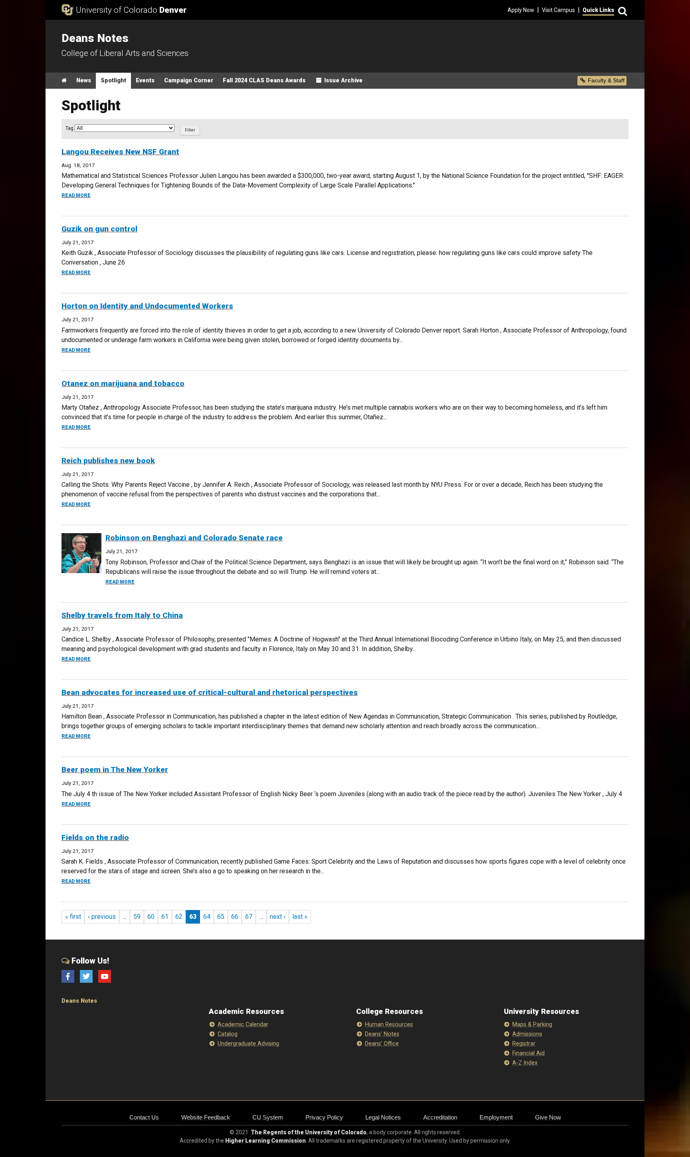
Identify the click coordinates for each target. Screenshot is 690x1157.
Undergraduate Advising (248, 1043)
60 (151, 916)
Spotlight (113, 80)
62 (178, 916)
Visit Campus (558, 10)
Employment (496, 1117)
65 (220, 916)
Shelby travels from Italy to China (122, 615)
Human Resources (389, 1024)
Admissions (527, 1034)
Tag (70, 128)
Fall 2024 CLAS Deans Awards (264, 80)
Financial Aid (528, 1053)
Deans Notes (79, 1001)
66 (234, 916)
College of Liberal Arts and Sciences (124, 53)
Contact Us (144, 1117)
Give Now (548, 1117)
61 (165, 916)
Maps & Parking (532, 1024)
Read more (76, 195)
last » (299, 916)
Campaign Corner (188, 80)
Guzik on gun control (99, 228)
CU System (267, 1117)
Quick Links (598, 10)
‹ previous (102, 916)
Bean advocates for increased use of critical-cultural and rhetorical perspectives (209, 692)
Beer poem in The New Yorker (114, 769)
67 (248, 916)
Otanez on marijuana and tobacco (122, 383)
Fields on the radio (95, 837)
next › (278, 916)
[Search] (621, 10)
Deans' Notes (382, 1034)
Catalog (228, 1034)
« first (73, 916)
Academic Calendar (243, 1024)
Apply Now (521, 10)
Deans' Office (382, 1043)
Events (145, 80)
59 (137, 916)
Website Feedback (205, 1117)
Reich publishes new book (108, 460)
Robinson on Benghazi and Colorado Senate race (194, 537)
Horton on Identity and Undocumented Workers (147, 306)
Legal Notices (383, 1117)
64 (206, 916)
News (83, 80)
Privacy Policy (324, 1117)
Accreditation (440, 1117)
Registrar (523, 1043)
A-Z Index (524, 1062)
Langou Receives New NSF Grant (120, 151)
